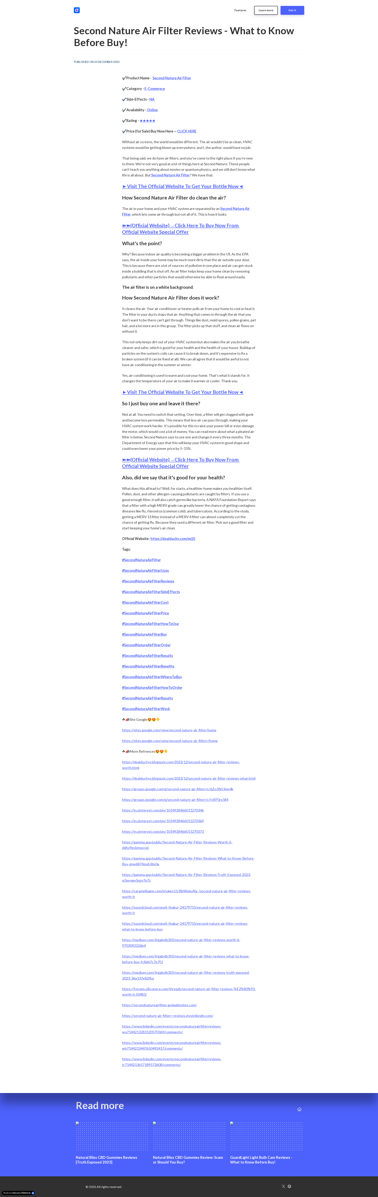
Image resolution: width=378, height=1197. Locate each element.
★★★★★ (147, 120)
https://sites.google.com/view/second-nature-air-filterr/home (170, 741)
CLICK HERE (186, 131)
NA (152, 99)
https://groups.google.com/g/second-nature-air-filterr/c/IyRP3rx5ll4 (175, 799)
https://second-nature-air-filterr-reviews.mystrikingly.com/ (167, 1015)
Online (152, 110)
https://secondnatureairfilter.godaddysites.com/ (159, 1005)
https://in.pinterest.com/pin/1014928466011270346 (163, 810)
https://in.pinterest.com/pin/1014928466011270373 (163, 831)
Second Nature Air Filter (172, 78)
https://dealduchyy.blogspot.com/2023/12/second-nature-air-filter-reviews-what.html (189, 778)
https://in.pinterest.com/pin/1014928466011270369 (163, 821)
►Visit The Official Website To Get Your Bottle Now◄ (183, 186)
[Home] (78, 10)
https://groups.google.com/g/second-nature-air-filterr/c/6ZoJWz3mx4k (177, 789)
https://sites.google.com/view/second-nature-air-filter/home (169, 730)
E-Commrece (155, 88)
